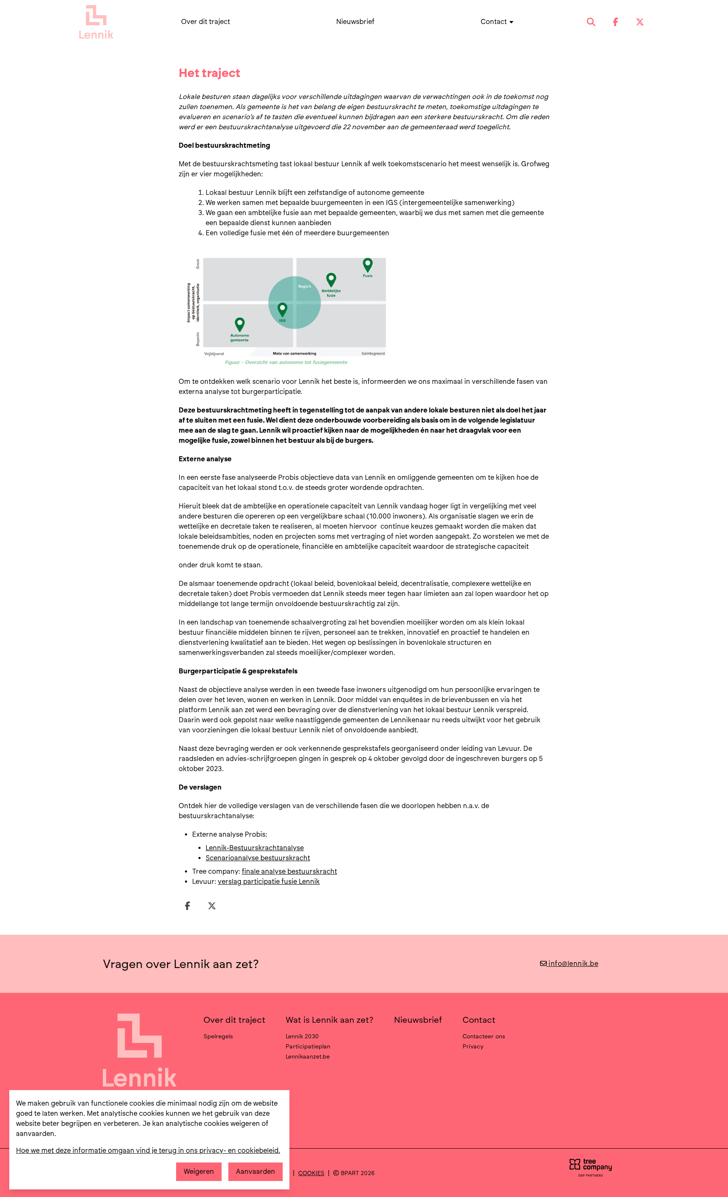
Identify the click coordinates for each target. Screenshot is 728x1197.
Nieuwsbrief (355, 22)
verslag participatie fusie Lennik (269, 882)
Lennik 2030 (302, 1036)
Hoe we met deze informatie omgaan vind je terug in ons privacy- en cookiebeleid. (148, 1150)
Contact (495, 22)
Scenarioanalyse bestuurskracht (258, 858)
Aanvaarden (255, 1172)
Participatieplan (308, 1046)
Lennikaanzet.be (308, 1056)
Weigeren (199, 1172)
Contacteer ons (484, 1036)
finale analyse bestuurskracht (289, 871)
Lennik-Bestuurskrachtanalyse (255, 848)
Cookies (311, 1173)
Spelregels (218, 1036)
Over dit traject (205, 22)
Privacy (473, 1046)
